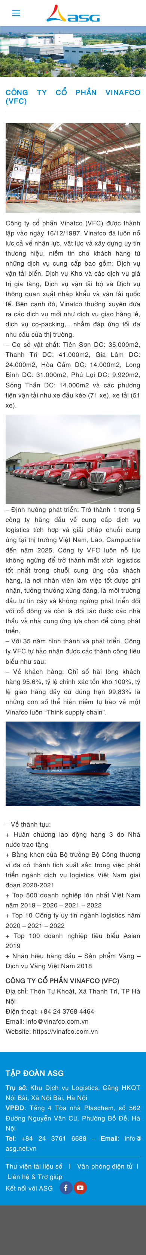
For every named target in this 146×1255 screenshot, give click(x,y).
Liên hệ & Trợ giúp (35, 1176)
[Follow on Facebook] (66, 1188)
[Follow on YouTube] (80, 1188)
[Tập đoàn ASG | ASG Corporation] (73, 13)
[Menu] (16, 13)
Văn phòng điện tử (105, 1165)
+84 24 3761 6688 (53, 1138)
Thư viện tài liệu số (34, 1165)
